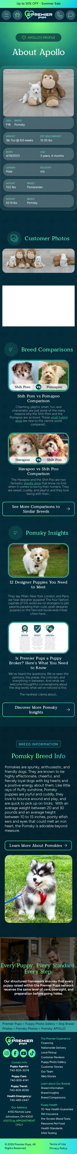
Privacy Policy (58, 1148)
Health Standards (52, 1128)
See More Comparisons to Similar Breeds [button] (36, 509)
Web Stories (48, 1076)
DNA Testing (49, 1133)
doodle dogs (32, 483)
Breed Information (52, 1088)
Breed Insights (50, 1092)
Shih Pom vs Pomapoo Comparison (38, 398)
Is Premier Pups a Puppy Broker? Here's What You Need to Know (38, 663)
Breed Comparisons (53, 1097)
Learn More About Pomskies (35, 845)
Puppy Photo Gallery (40, 1024)
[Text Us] (70, 15)
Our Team (47, 1071)
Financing (47, 1043)
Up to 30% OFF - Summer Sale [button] (39, 3)
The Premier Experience (55, 1038)
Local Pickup (48, 1052)
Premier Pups (12, 1024)
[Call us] (59, 15)
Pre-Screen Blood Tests (55, 1118)
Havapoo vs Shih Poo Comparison (38, 471)
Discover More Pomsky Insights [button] (36, 710)
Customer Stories (52, 1066)
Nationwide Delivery (53, 1047)
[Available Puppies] (17, 15)
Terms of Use (58, 1144)
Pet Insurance (49, 1114)
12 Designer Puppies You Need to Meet (39, 584)
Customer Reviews (53, 1057)
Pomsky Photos (27, 1028)
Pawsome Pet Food (53, 1123)
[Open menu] (6, 15)
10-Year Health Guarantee (57, 1109)
